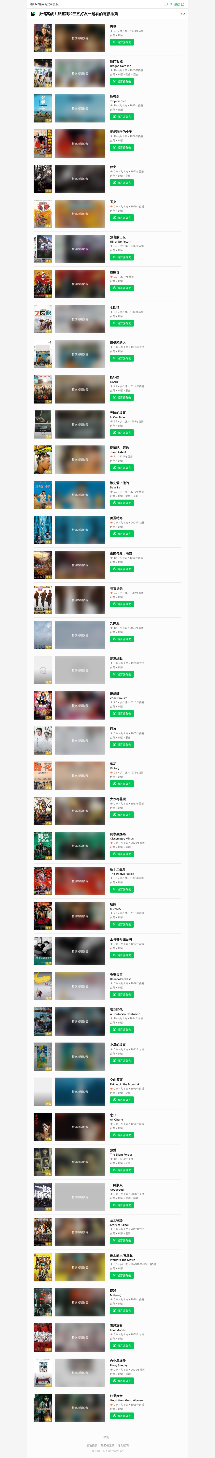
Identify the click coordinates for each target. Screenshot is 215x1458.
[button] (110, 1437)
